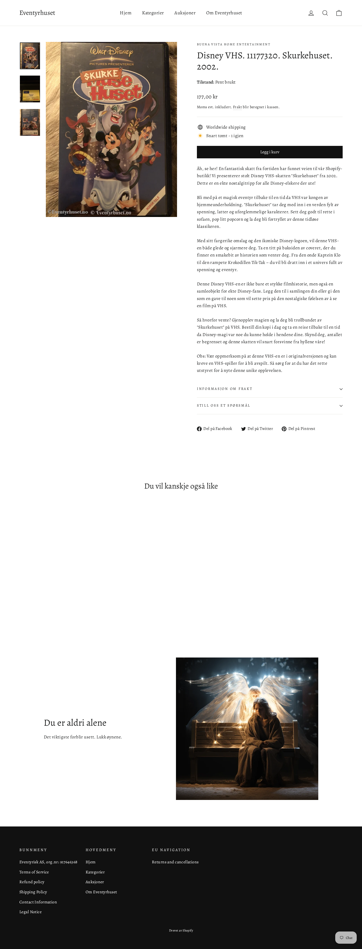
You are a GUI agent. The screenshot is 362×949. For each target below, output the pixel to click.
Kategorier (153, 13)
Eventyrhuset (37, 12)
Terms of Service (34, 872)
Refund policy (32, 882)
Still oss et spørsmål (223, 405)
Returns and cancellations (175, 862)
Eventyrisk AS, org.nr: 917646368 (48, 862)
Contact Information (38, 902)
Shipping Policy (33, 892)
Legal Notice (30, 912)
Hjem (125, 13)
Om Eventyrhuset (224, 13)
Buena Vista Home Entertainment (234, 44)
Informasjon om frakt (224, 388)
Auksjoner (185, 13)
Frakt (237, 107)
